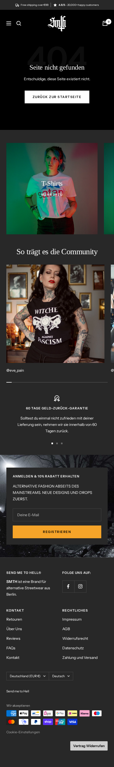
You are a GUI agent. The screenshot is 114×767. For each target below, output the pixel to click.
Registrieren (57, 532)
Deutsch (58, 676)
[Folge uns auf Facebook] (68, 586)
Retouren (14, 619)
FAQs (10, 648)
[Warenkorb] (105, 23)
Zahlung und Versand (80, 657)
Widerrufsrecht (75, 638)
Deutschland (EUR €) (25, 676)
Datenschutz (73, 648)
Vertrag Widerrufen (89, 746)
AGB (66, 628)
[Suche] (18, 23)
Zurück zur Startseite (57, 97)
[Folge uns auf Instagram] (80, 586)
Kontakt (12, 657)
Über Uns (14, 628)
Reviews (13, 638)
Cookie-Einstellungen (23, 732)
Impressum (72, 619)
